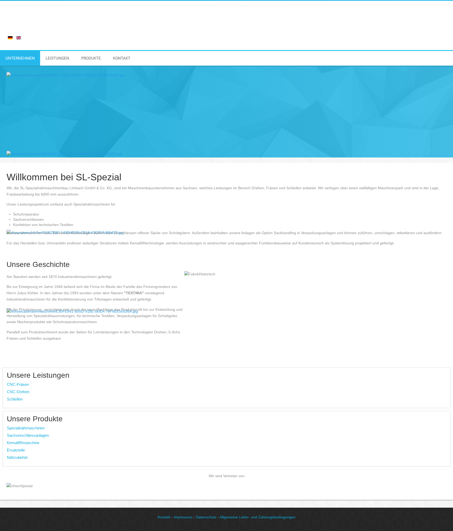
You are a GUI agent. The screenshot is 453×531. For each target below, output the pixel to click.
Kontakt (121, 58)
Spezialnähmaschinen (26, 428)
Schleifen (15, 399)
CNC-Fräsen (18, 384)
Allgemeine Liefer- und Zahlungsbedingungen (257, 517)
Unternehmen (20, 58)
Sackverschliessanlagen (28, 435)
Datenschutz (206, 517)
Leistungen (57, 58)
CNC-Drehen (18, 392)
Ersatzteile (16, 450)
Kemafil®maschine (23, 442)
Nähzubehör (17, 457)
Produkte (91, 58)
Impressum (183, 517)
